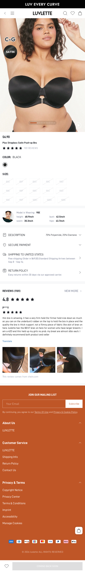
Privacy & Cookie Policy (65, 412)
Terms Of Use (41, 412)
